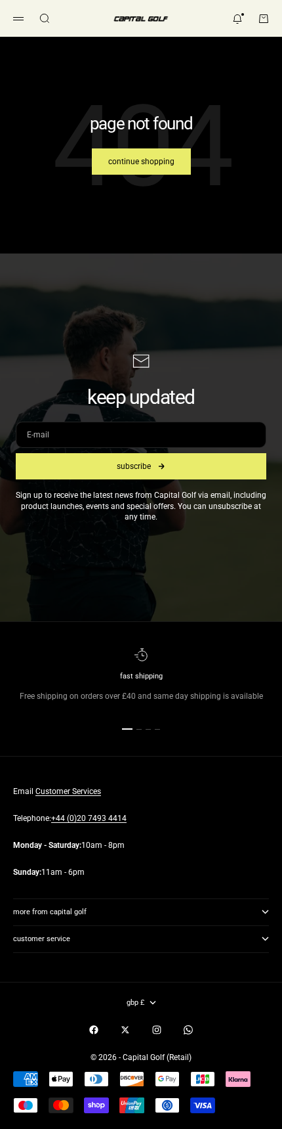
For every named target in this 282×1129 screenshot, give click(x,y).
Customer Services (68, 791)
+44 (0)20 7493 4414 (89, 818)
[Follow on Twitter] (125, 1030)
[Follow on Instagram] (156, 1030)
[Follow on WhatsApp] (188, 1030)
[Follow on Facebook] (94, 1030)
